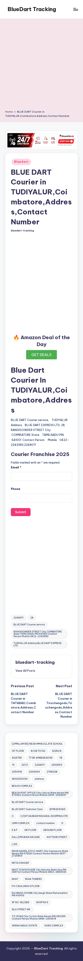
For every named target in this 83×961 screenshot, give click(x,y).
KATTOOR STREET (57, 837)
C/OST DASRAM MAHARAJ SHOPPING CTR (44, 816)
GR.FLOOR (30, 830)
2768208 (52, 771)
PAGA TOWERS (33, 879)
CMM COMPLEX (20, 823)
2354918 (17, 771)
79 (13, 764)
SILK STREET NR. (21, 909)
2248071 (18, 617)
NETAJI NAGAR (20, 862)
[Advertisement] (41, 66)
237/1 (24, 764)
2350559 (56, 764)
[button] (25, 670)
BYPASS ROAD (57, 809)
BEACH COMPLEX (22, 786)
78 (60, 757)
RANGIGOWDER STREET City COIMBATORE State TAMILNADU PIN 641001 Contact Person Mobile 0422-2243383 (38, 634)
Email (16, 467)
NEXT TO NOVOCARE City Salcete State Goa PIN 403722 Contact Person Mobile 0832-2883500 (39, 870)
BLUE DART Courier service (29, 624)
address (39, 778)
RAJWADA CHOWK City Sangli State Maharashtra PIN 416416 (40, 894)
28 (31, 617)
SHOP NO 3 (42, 902)
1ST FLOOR (18, 751)
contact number (45, 823)
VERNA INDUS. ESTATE (24, 925)
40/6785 (17, 757)
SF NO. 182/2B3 (20, 902)
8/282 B (56, 751)
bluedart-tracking (35, 662)
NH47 (15, 879)
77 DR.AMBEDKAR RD (40, 757)
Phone (15, 489)
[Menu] (75, 9)
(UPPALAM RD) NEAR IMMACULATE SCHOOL (37, 743)
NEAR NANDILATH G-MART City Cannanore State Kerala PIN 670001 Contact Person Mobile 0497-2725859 (40, 853)
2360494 (34, 771)
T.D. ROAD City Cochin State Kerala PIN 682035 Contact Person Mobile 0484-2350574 (39, 917)
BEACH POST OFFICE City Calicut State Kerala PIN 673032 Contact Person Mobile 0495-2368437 (40, 794)
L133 (14, 844)
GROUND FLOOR (52, 830)
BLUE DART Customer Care (27, 809)
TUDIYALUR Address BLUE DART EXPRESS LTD (37, 644)
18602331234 (20, 778)
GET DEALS (41, 354)
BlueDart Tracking (32, 9)
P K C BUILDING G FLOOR (26, 886)
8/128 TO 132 (38, 751)
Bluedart (21, 161)
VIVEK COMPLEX (53, 925)
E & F (14, 830)
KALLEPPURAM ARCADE (26, 837)
